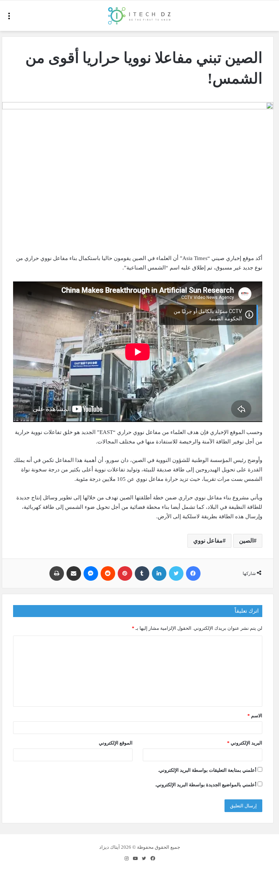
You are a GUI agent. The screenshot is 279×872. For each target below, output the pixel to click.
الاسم (254, 715)
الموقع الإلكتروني (116, 743)
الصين (246, 541)
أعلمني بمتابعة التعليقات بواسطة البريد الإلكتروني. (207, 770)
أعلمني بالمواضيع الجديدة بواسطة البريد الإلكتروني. (205, 784)
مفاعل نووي (208, 541)
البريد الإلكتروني (244, 743)
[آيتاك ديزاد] (140, 15)
